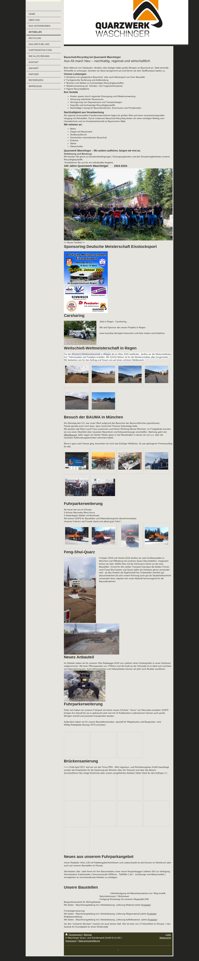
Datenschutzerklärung (89, 941)
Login (168, 934)
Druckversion (75, 934)
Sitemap (88, 934)
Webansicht (165, 938)
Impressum (70, 941)
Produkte (145, 905)
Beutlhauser (70, 435)
